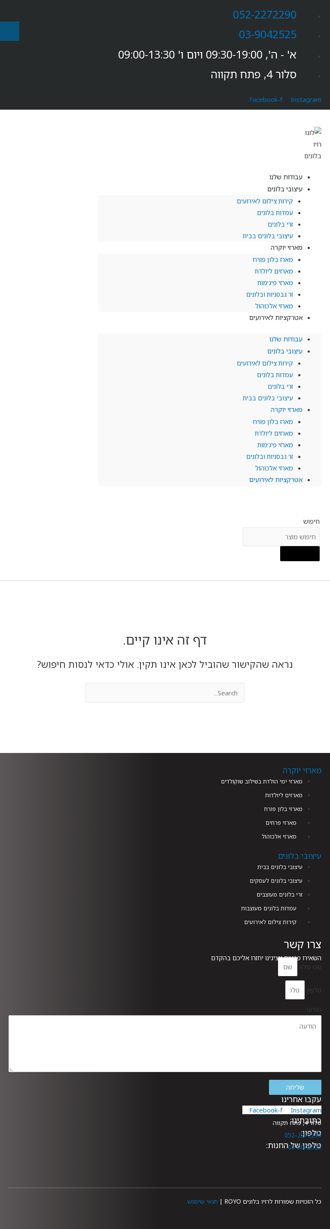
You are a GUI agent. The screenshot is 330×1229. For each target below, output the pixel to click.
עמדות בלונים (275, 212)
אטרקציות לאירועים (275, 317)
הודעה (313, 1009)
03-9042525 (267, 34)
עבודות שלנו (285, 339)
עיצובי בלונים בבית (268, 235)
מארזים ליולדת (274, 271)
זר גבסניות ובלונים (269, 294)
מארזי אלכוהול (274, 468)
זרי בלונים (280, 224)
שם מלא (309, 966)
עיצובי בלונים (284, 188)
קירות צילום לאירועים (265, 201)
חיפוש (311, 521)
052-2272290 (264, 14)
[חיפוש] (300, 554)
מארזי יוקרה (286, 247)
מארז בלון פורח (273, 259)
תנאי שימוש (202, 1201)
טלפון (313, 990)
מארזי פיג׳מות (275, 282)
